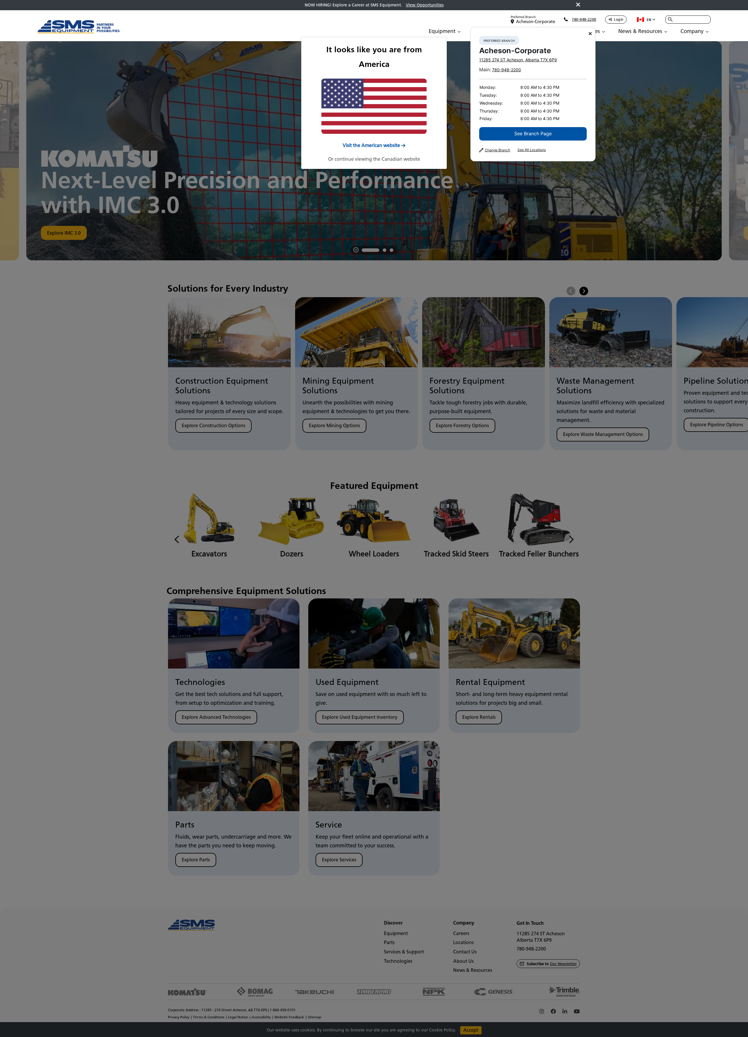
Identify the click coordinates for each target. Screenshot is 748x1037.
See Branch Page (533, 133)
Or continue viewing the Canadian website (374, 159)
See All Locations (531, 150)
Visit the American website (371, 145)
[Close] (590, 33)
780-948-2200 (506, 69)
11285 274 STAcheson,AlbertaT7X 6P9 (518, 59)
